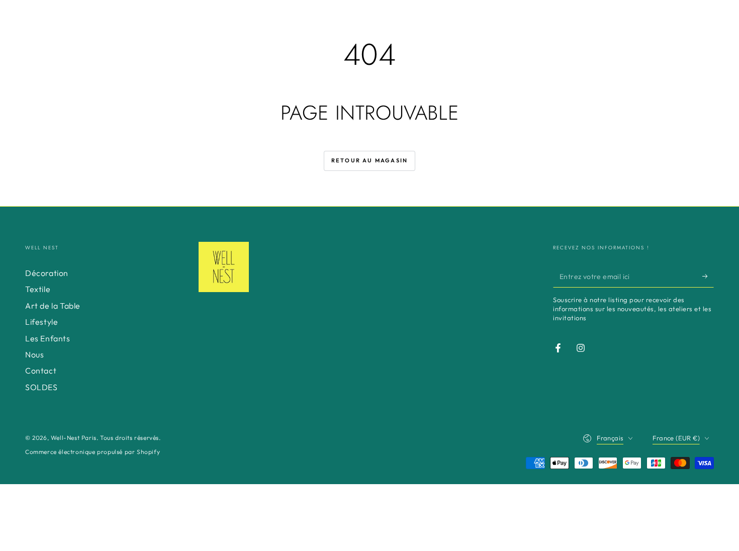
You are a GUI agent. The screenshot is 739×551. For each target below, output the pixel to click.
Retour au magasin (369, 160)
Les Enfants (47, 338)
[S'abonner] (708, 276)
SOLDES (41, 387)
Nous (34, 354)
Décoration (46, 273)
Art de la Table (52, 306)
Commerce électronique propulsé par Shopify (92, 451)
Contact (40, 370)
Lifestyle (41, 322)
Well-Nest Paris (74, 437)
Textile (37, 289)
